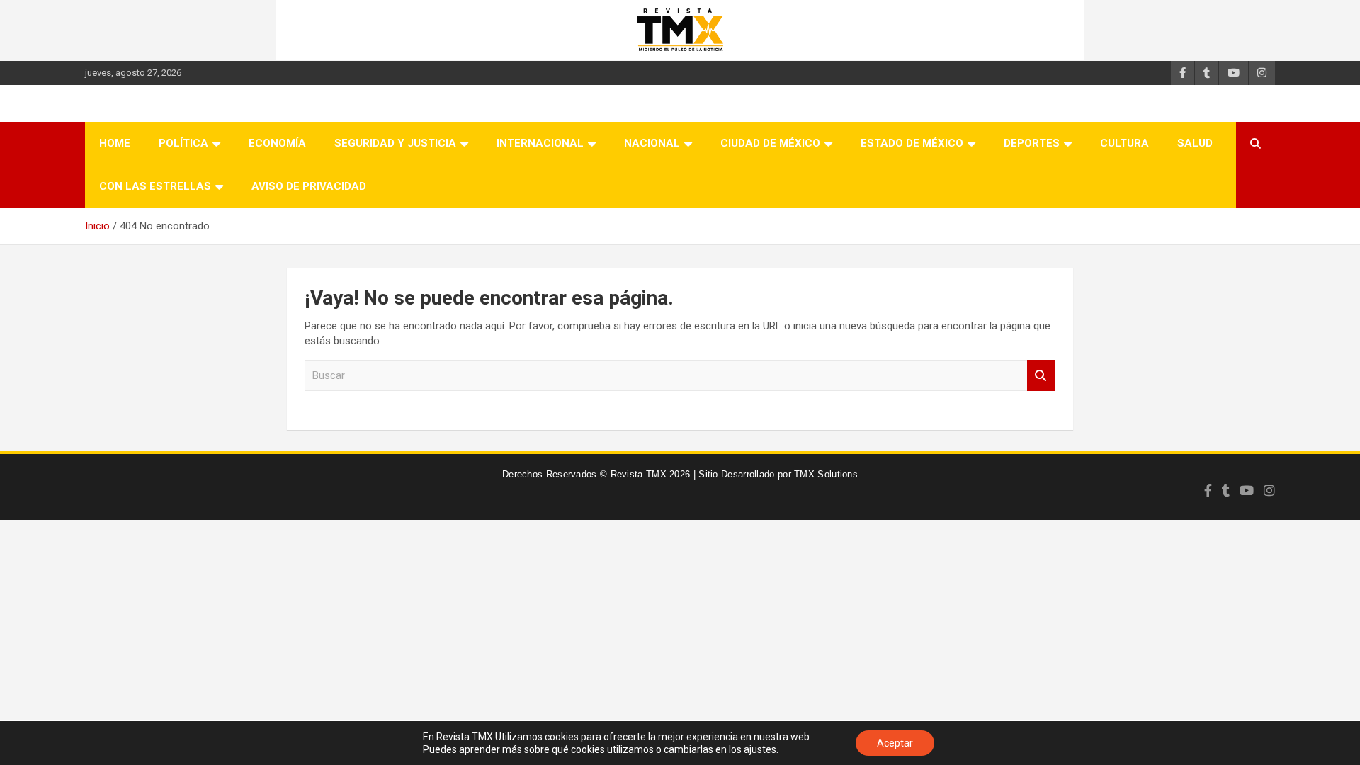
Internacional (540, 143)
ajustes (760, 749)
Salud (1195, 143)
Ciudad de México (770, 143)
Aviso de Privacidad (308, 186)
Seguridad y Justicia (395, 143)
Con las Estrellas (155, 186)
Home (114, 143)
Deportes (1032, 143)
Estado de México (912, 143)
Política (183, 143)
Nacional (652, 143)
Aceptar (895, 743)
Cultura (1124, 143)
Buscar (1041, 376)
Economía (277, 143)
